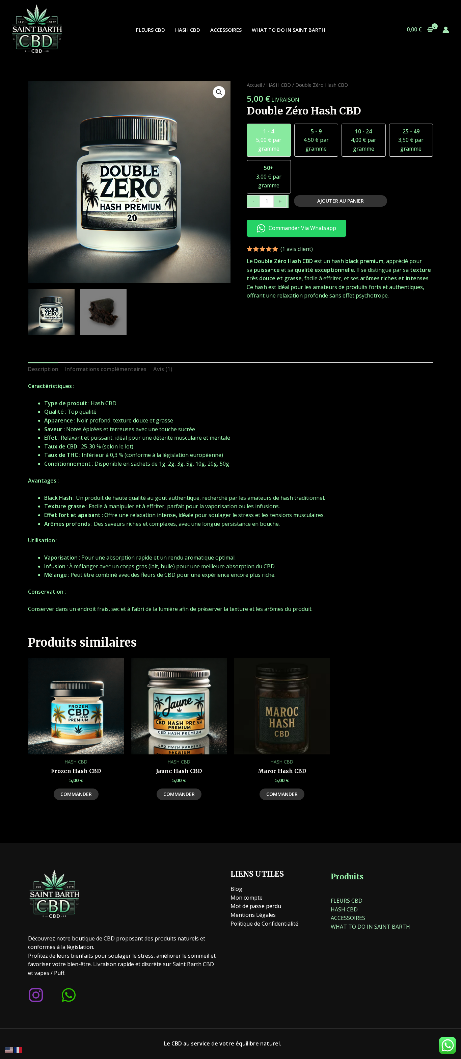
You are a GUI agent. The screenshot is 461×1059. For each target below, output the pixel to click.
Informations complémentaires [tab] (105, 369)
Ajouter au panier (340, 201)
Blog (236, 889)
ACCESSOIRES (226, 29)
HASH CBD (187, 29)
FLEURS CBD (150, 29)
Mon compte (247, 897)
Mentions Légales (253, 915)
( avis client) (296, 249)
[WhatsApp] (69, 995)
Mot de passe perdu (256, 906)
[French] (18, 1049)
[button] (219, 92)
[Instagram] (36, 995)
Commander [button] (76, 794)
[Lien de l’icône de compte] (445, 29)
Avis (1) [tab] (162, 369)
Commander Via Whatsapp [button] (302, 228)
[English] (9, 1049)
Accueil (254, 84)
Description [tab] (43, 369)
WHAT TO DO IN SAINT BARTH (288, 29)
